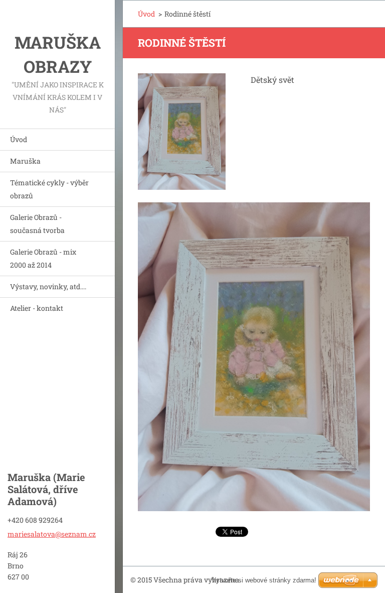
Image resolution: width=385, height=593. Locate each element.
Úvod (18, 139)
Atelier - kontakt (36, 308)
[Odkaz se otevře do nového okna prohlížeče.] (182, 131)
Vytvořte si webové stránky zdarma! (264, 580)
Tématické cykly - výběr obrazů (49, 189)
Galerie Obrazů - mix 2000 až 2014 (43, 258)
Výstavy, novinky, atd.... (48, 286)
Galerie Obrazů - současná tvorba (37, 223)
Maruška (25, 161)
